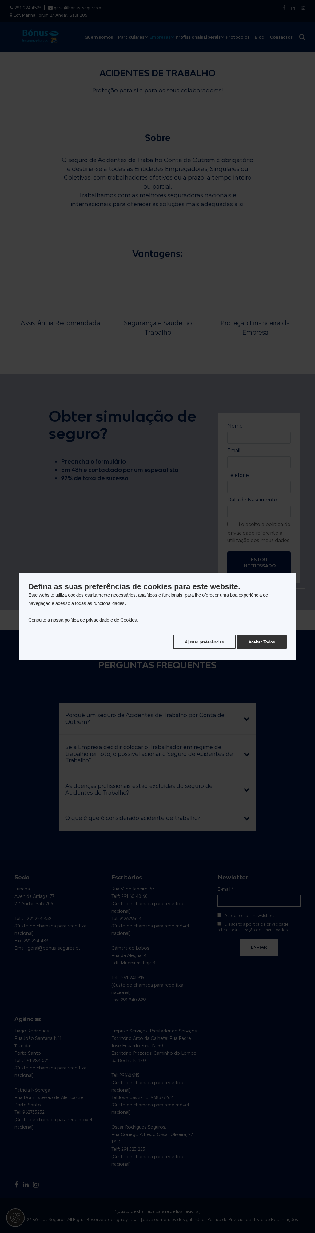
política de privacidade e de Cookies (101, 620)
